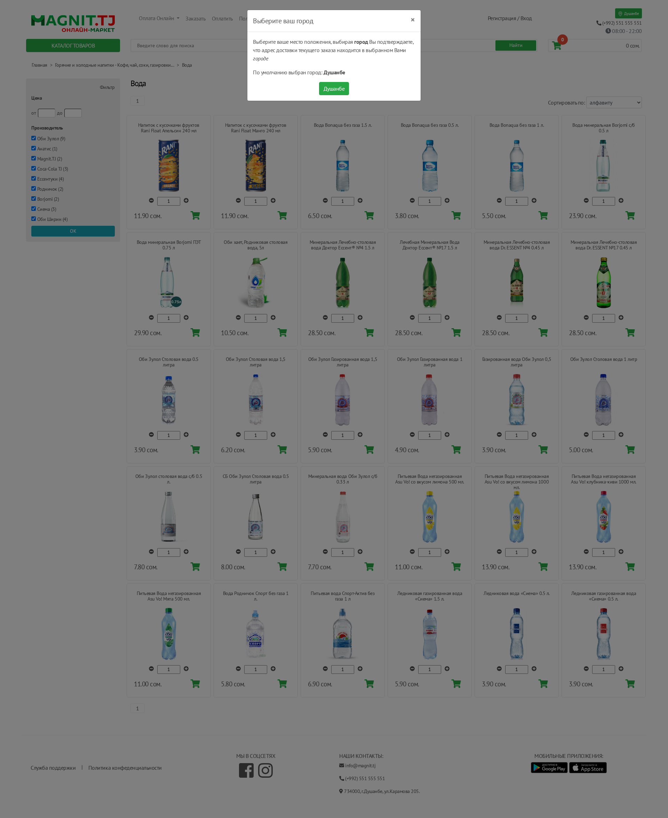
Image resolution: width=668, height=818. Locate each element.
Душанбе (334, 88)
